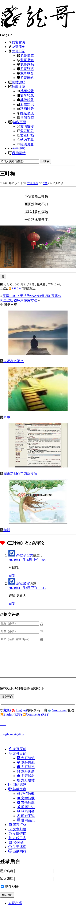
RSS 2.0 (16, 288)
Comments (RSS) (37, 714)
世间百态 (27, 117)
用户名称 (7, 871)
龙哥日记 (18, 51)
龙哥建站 (27, 77)
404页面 (18, 842)
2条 (45, 183)
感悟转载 (27, 91)
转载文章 (18, 86)
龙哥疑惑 (27, 68)
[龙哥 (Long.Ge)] (38, 16)
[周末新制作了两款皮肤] (38, 466)
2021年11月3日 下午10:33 (27, 588)
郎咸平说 (27, 113)
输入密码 (7, 879)
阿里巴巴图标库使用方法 (18, 300)
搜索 (46, 161)
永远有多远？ (13, 361)
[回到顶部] (38, 723)
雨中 (6, 417)
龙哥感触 (27, 64)
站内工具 (27, 139)
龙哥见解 (27, 60)
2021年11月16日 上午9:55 (27, 560)
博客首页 (18, 42)
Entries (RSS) (12, 714)
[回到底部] (38, 729)
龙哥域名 (27, 73)
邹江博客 (23, 583)
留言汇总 (27, 130)
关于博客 (18, 148)
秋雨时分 (27, 108)
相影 (6, 530)
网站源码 (18, 82)
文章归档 (27, 135)
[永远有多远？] (38, 353)
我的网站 (19, 153)
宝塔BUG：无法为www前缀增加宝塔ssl (32, 296)
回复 (11, 575)
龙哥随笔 (27, 55)
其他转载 (27, 99)
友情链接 (27, 126)
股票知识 (27, 104)
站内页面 (19, 122)
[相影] (38, 522)
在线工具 (19, 838)
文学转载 (27, 95)
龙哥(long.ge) (15, 710)
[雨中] (38, 410)
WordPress (59, 710)
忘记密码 (15, 903)
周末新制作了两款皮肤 (20, 473)
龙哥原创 (18, 46)
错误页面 (27, 144)
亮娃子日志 (24, 555)
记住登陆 (11, 887)
